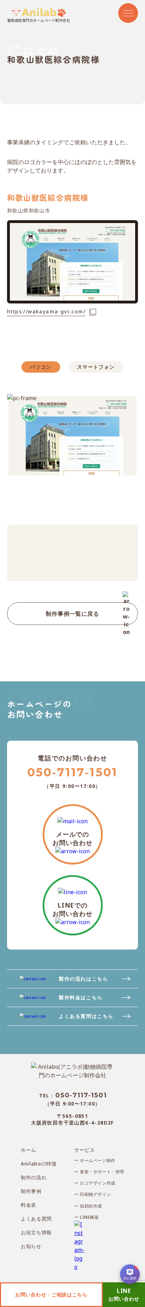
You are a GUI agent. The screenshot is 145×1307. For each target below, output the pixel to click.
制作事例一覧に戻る (72, 614)
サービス (84, 1149)
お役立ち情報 (36, 1232)
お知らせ (31, 1246)
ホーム (28, 1149)
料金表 (28, 1204)
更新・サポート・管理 (101, 1172)
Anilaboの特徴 (39, 1163)
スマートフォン (96, 367)
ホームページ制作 (97, 1160)
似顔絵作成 (90, 1206)
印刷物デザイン (95, 1194)
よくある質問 (36, 1218)
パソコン (41, 367)
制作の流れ (34, 1177)
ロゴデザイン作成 (97, 1183)
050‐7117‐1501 (72, 772)
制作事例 (31, 1191)
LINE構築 (89, 1217)
